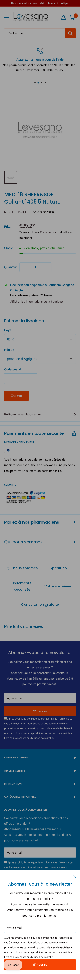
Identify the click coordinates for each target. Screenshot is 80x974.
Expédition (58, 568)
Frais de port (48, 232)
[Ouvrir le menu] (6, 17)
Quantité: (10, 267)
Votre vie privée (57, 586)
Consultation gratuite (40, 604)
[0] (72, 17)
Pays (7, 330)
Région (9, 349)
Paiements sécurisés (22, 586)
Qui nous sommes (22, 568)
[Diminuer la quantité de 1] (24, 267)
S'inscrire (40, 964)
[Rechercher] (70, 33)
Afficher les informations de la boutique (36, 301)
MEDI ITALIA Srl (15, 211)
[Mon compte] (63, 17)
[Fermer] (74, 876)
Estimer (16, 395)
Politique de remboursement (23, 414)
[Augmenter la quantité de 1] (46, 267)
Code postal (12, 369)
